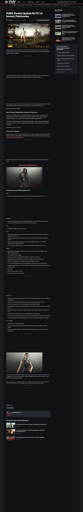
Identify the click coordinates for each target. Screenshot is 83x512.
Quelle (11, 405)
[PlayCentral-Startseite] (10, 2)
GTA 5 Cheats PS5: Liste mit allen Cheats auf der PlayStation (31, 424)
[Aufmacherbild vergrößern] (28, 35)
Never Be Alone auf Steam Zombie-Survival (61, 4)
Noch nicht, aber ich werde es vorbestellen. (66, 55)
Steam (13, 77)
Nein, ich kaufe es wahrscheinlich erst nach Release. (66, 59)
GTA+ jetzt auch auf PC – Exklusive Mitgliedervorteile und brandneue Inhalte (30, 431)
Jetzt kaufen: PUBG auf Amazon (28, 165)
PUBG (24, 75)
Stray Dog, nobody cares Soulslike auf (25, 4)
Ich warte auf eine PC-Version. (63, 66)
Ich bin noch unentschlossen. (63, 63)
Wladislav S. (11, 20)
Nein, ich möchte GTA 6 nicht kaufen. (64, 69)
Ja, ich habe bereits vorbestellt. (63, 52)
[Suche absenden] (70, 2)
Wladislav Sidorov (16, 412)
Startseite (8, 9)
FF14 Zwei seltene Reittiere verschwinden (42, 4)
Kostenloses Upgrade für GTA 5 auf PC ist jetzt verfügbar (30, 437)
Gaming (12, 9)
